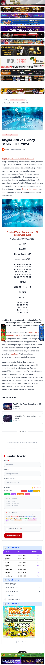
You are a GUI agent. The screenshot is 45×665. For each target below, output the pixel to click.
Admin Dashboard (23, 642)
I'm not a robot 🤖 (15, 528)
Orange (20, 494)
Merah (24, 491)
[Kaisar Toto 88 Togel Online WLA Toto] (3, 332)
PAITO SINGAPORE (11, 588)
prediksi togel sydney (17, 100)
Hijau (7, 494)
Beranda (5, 100)
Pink (27, 494)
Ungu (13, 494)
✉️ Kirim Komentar (13, 535)
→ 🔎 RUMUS (9, 595)
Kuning (37, 491)
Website (10, 478)
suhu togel (14, 354)
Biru (30, 491)
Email (6, 469)
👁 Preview (37, 488)
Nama (6, 461)
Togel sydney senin (29, 189)
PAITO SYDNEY (10, 584)
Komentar (7, 487)
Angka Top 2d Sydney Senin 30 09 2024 (18, 159)
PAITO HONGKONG (11, 591)
